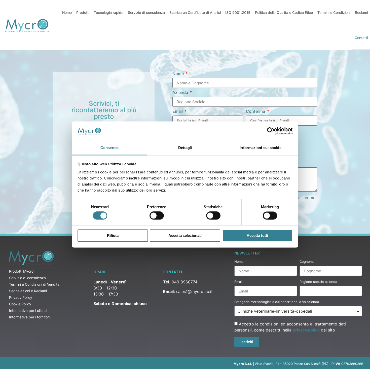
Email (178, 111)
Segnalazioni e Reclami (28, 291)
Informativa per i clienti (28, 310)
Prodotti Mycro (21, 271)
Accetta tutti (257, 235)
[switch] (157, 216)
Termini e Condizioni (333, 12)
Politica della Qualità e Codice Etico (284, 12)
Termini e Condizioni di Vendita (34, 284)
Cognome (308, 262)
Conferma (256, 111)
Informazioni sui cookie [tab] (260, 147)
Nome (178, 73)
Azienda (180, 92)
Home (67, 12)
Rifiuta (113, 235)
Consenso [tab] (109, 147)
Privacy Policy (20, 297)
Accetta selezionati (185, 235)
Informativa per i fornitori (29, 317)
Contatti (361, 37)
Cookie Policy (20, 304)
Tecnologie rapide (108, 12)
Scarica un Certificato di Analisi (195, 12)
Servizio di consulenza (146, 12)
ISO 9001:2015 (237, 12)
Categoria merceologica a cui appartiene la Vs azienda (277, 302)
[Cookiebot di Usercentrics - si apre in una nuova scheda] (271, 131)
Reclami (361, 12)
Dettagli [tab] (185, 147)
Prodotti (82, 12)
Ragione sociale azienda (319, 282)
